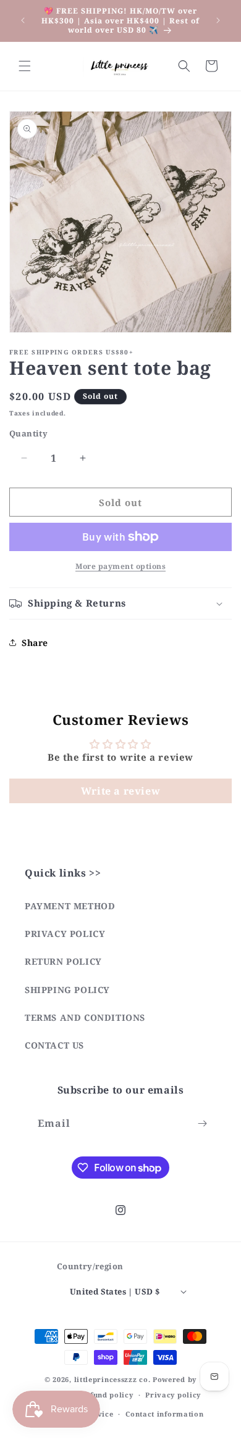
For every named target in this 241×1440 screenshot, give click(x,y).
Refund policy (106, 1394)
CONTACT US (54, 1045)
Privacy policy (173, 1394)
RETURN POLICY (63, 961)
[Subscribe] (202, 1123)
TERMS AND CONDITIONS (85, 1017)
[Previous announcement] (22, 20)
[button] (24, 66)
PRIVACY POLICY (65, 933)
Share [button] (35, 642)
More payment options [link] (120, 566)
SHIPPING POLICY (67, 990)
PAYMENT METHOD (70, 906)
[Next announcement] (218, 20)
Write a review (120, 791)
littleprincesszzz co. (112, 1379)
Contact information (164, 1413)
